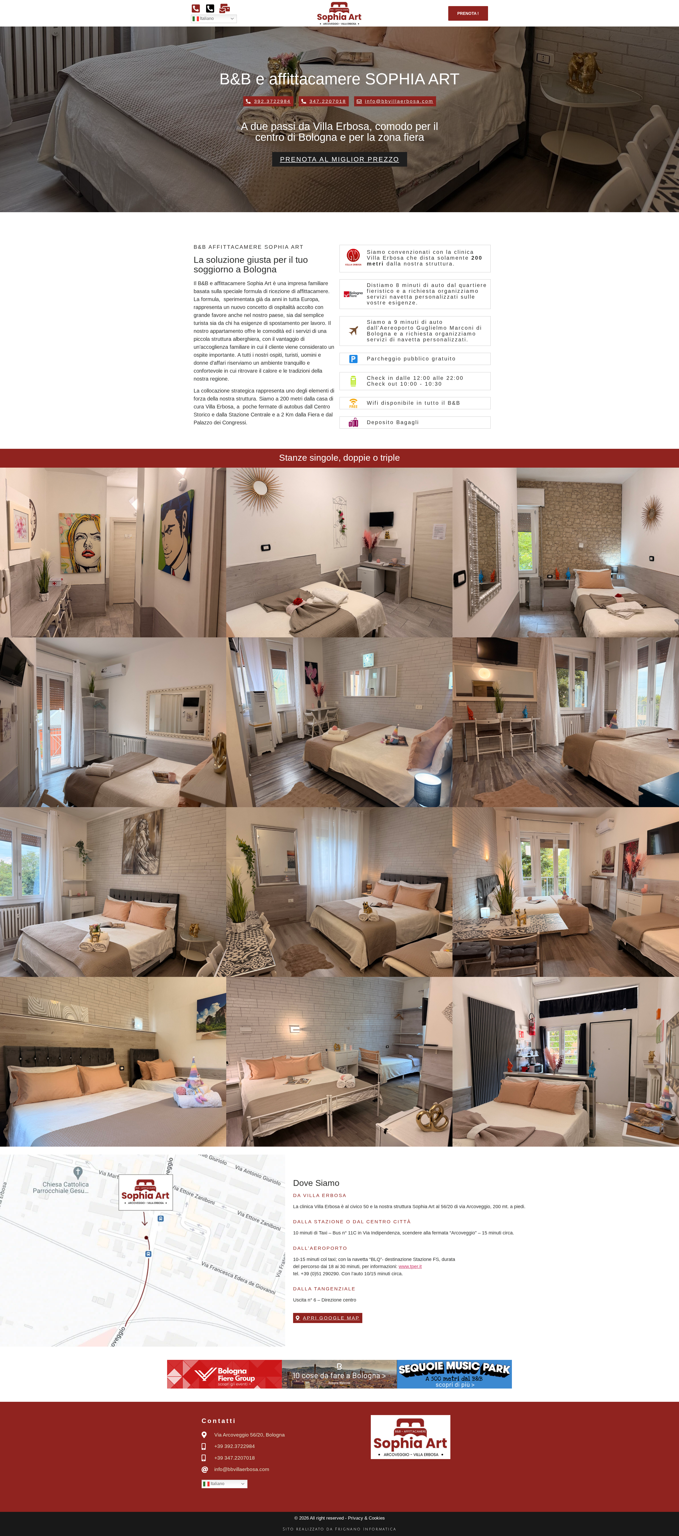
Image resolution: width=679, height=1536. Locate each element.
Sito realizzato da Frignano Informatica (339, 1529)
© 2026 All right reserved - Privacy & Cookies (339, 1518)
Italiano (206, 18)
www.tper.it (410, 1266)
